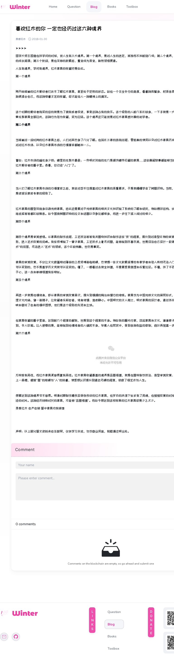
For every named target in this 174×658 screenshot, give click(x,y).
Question (73, 7)
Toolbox (132, 7)
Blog (93, 7)
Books (111, 7)
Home (53, 7)
